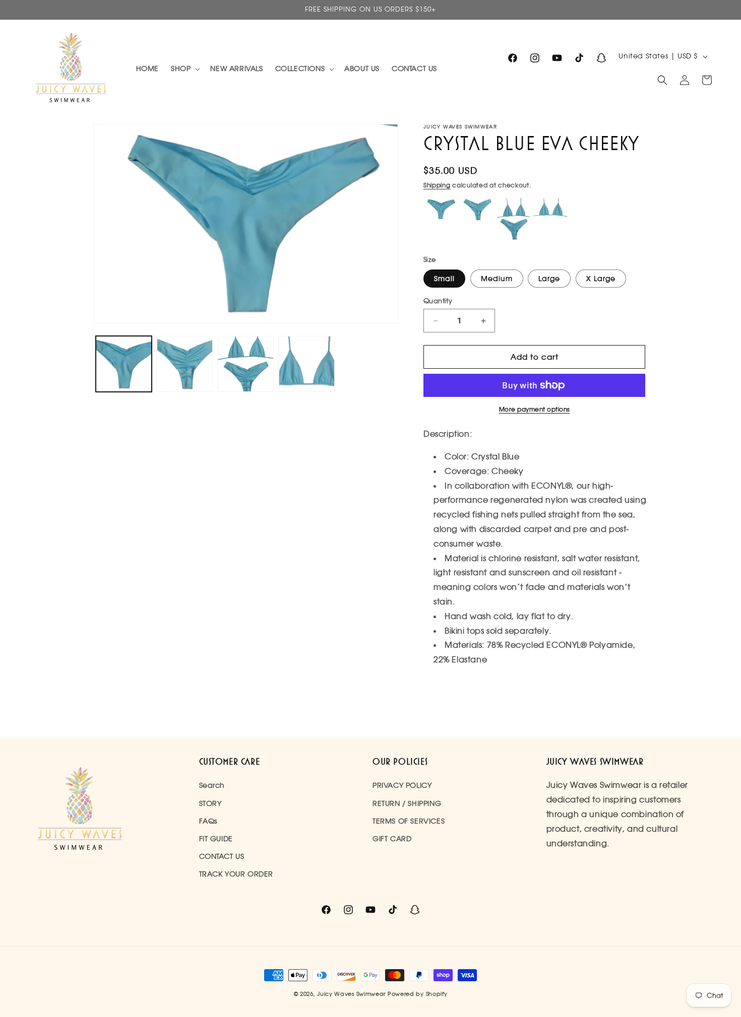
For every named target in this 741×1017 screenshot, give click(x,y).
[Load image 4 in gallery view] (307, 364)
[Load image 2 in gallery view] (185, 364)
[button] (184, 68)
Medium (497, 278)
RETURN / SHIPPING (407, 803)
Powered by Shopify (418, 993)
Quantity (437, 301)
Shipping (437, 185)
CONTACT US (221, 856)
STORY (210, 803)
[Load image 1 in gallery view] (124, 364)
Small (444, 278)
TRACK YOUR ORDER (236, 873)
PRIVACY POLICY (402, 785)
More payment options (534, 409)
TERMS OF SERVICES (409, 821)
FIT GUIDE (216, 838)
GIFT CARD (392, 838)
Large (549, 278)
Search (212, 785)
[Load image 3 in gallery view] (246, 364)
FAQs (208, 821)
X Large (600, 278)
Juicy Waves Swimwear (352, 993)
